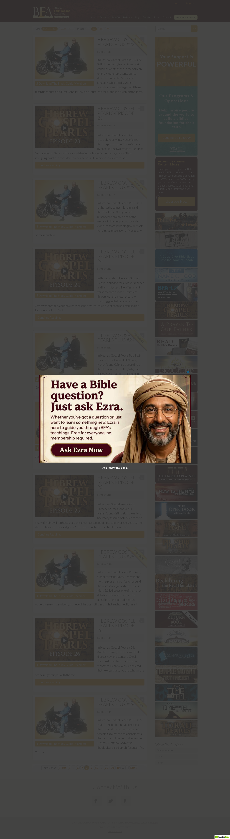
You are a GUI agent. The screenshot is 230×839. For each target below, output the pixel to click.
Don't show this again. (115, 467)
